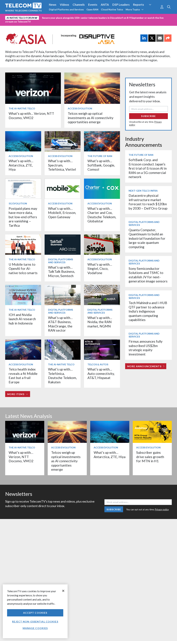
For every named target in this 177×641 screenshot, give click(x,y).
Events (92, 4)
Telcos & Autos (97, 364)
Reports (138, 4)
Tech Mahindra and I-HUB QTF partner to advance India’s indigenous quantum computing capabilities (148, 311)
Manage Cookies (35, 628)
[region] (35, 611)
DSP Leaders (121, 4)
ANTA (105, 4)
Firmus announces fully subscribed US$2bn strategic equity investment (145, 347)
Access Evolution (80, 108)
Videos (64, 4)
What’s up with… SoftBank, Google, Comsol (101, 165)
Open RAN (92, 9)
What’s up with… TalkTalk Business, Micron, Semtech (61, 271)
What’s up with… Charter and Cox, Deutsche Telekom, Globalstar (101, 214)
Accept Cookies (35, 612)
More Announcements (144, 366)
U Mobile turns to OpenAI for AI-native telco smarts (23, 268)
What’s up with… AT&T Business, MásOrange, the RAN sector (60, 324)
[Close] (63, 591)
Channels (79, 4)
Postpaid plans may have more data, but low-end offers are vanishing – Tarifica (23, 216)
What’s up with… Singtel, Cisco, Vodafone (99, 268)
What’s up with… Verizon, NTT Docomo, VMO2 (31, 115)
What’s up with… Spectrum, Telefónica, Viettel (62, 165)
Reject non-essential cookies (35, 621)
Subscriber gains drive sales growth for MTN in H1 (150, 456)
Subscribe (148, 116)
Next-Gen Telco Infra (143, 190)
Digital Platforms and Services (66, 9)
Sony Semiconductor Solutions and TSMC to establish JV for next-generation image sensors (148, 275)
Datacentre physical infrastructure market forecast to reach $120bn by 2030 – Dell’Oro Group (148, 201)
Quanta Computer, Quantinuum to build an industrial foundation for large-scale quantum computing (147, 238)
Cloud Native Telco (112, 9)
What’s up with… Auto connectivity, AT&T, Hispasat (101, 373)
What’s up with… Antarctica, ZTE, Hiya (21, 165)
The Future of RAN (99, 156)
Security (153, 11)
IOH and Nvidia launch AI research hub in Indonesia (22, 319)
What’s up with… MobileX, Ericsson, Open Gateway (62, 212)
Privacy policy (162, 509)
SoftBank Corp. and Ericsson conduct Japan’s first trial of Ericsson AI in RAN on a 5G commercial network (148, 168)
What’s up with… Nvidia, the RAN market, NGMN (99, 322)
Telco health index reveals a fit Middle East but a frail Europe (23, 375)
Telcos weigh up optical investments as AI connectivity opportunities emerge (90, 117)
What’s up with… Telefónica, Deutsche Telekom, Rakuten (62, 375)
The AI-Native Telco (22, 108)
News (52, 4)
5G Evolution (18, 203)
